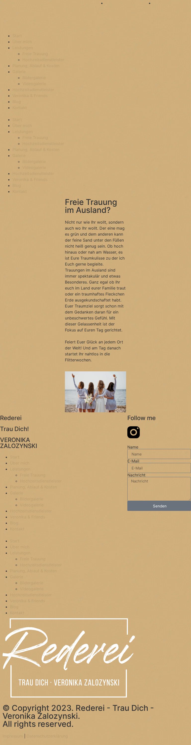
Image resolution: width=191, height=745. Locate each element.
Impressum (12, 736)
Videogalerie (34, 83)
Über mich (22, 41)
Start (17, 35)
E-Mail (133, 461)
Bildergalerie (34, 77)
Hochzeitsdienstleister (43, 59)
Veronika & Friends (30, 95)
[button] (95, 114)
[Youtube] (147, 432)
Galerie (19, 71)
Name (132, 447)
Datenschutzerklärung (47, 736)
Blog (16, 101)
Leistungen (22, 47)
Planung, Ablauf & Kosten (35, 65)
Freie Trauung (35, 53)
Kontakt (19, 107)
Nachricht (136, 475)
